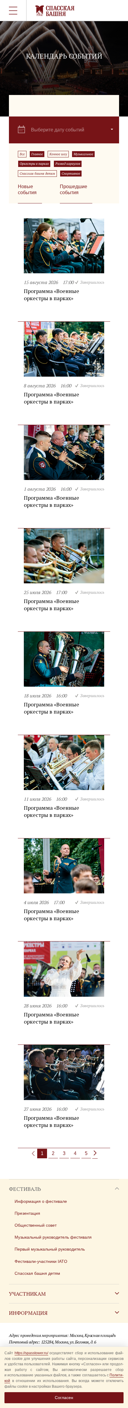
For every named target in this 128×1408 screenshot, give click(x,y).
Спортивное (71, 173)
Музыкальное (83, 154)
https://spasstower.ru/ (31, 1353)
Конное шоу (58, 154)
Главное (37, 154)
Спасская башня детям (37, 173)
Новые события (27, 189)
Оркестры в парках (34, 164)
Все (22, 154)
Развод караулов (67, 164)
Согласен (64, 1397)
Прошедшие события (73, 189)
